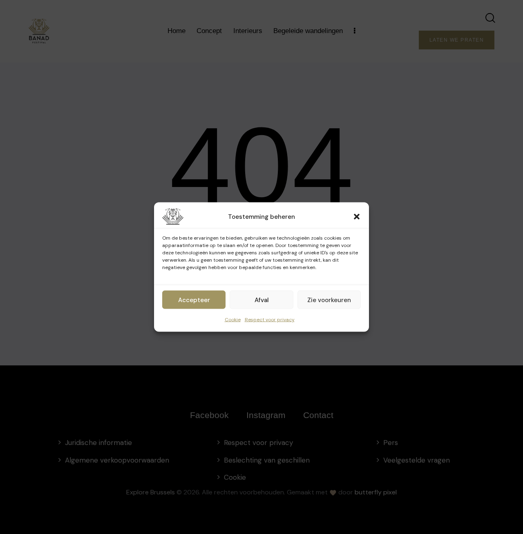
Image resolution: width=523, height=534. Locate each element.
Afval (262, 300)
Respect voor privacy (270, 319)
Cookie (233, 319)
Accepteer (194, 300)
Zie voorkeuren (329, 300)
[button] (357, 217)
